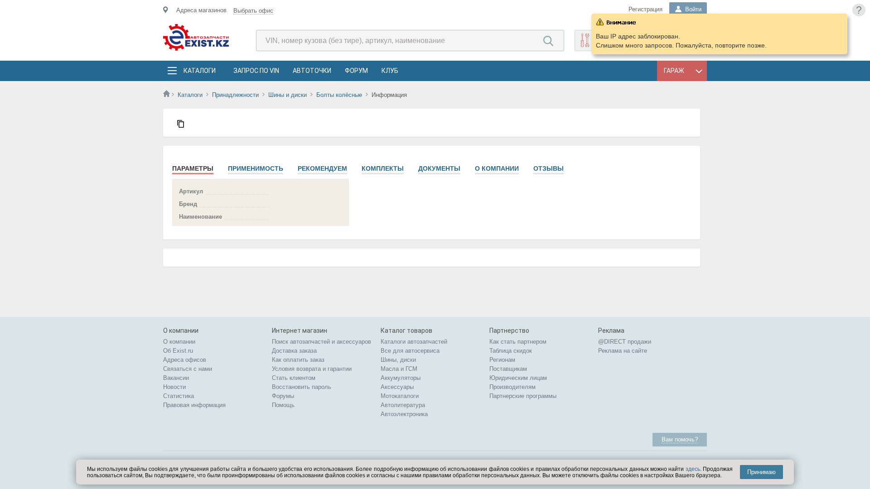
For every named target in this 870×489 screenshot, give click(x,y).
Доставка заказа (294, 350)
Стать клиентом (293, 377)
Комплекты (383, 168)
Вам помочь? (680, 439)
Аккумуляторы (400, 377)
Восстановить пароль (301, 387)
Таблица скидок (510, 350)
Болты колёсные (339, 94)
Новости (174, 387)
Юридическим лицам (518, 377)
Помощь (283, 405)
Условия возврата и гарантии (312, 368)
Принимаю (761, 472)
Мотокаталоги (400, 396)
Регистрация (645, 9)
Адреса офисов (184, 359)
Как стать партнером (517, 341)
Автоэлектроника (404, 414)
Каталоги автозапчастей (414, 341)
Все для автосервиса (410, 350)
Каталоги (199, 70)
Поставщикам (508, 368)
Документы (439, 168)
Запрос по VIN (256, 70)
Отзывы (548, 168)
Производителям (512, 387)
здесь (693, 469)
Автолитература (403, 405)
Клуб (390, 70)
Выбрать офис (253, 10)
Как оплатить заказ (298, 359)
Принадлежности (235, 94)
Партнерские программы (522, 396)
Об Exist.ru (178, 350)
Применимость (255, 168)
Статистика (178, 396)
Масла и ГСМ (399, 368)
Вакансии (176, 377)
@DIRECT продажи (624, 341)
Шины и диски (287, 94)
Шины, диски (398, 359)
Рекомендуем (322, 168)
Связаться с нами (187, 368)
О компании (497, 168)
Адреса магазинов (201, 10)
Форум (356, 70)
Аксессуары (397, 387)
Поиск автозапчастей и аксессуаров (321, 341)
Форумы (283, 396)
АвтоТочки (312, 70)
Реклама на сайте (622, 350)
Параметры (192, 168)
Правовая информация (194, 405)
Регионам (502, 359)
